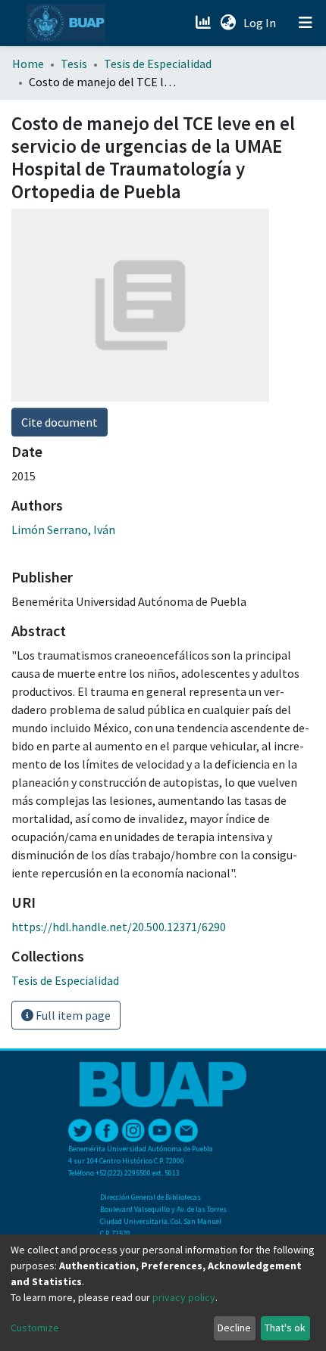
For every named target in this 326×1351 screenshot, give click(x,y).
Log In (261, 22)
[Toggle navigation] (305, 22)
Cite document (59, 422)
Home (28, 63)
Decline (234, 1327)
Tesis (74, 63)
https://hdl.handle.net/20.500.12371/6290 (118, 926)
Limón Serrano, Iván (63, 529)
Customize (35, 1327)
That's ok (285, 1327)
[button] (227, 23)
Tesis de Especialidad (158, 63)
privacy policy (183, 1297)
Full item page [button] (72, 1015)
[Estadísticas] (204, 23)
